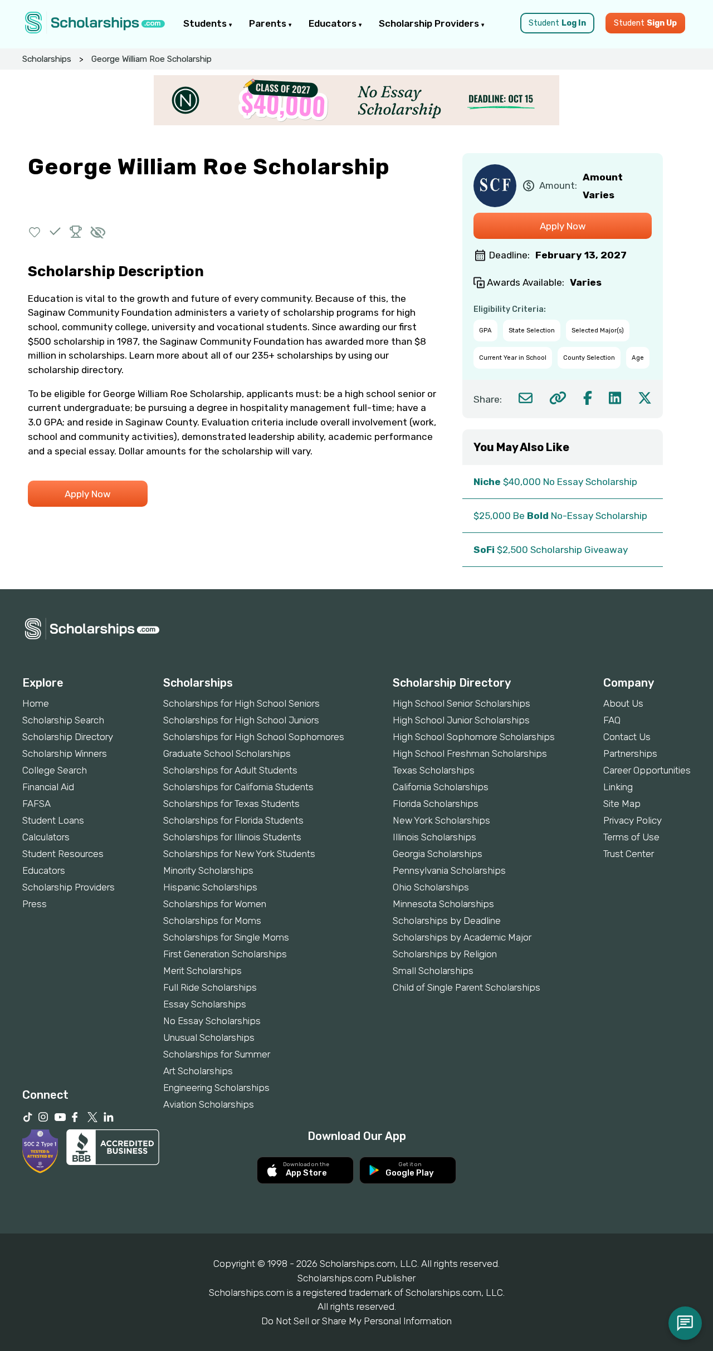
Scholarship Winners (64, 753)
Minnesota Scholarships (443, 903)
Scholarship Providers (430, 23)
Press (34, 903)
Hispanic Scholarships (210, 887)
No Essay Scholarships (212, 1020)
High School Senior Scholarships (461, 703)
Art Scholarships (198, 1070)
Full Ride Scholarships (210, 987)
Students (206, 23)
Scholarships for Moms (212, 920)
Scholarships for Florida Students (233, 820)
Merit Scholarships (202, 970)
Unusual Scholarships (209, 1037)
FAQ (612, 720)
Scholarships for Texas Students (231, 803)
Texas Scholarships (434, 770)
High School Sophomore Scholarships (474, 736)
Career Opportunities (647, 770)
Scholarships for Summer (216, 1054)
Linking (618, 786)
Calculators (46, 837)
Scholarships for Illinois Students (232, 837)
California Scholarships (441, 786)
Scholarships (46, 59)
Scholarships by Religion (445, 954)
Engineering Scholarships (216, 1087)
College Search (54, 770)
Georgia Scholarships (437, 853)
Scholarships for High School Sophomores (253, 736)
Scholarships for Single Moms (226, 937)
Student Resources (63, 853)
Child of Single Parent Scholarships (466, 987)
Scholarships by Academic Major (462, 937)
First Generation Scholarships (225, 954)
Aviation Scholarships (208, 1104)
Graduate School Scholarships (227, 753)
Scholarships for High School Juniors (241, 720)
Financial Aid (48, 786)
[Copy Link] (558, 398)
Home (35, 703)
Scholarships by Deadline (447, 920)
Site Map (622, 803)
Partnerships (630, 753)
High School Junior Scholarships (461, 720)
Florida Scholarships (435, 803)
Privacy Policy (632, 820)
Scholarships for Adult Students (230, 770)
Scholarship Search (63, 720)
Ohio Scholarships (431, 887)
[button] (35, 231)
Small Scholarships (433, 970)
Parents (269, 23)
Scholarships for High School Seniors (241, 703)
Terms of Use (631, 837)
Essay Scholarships (204, 1004)
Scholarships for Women (214, 903)
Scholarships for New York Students (239, 853)
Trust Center (628, 853)
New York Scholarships (441, 820)
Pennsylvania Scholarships (449, 870)
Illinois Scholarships (434, 837)
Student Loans (53, 820)
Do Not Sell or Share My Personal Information (356, 1320)
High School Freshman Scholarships (470, 753)
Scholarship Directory (67, 736)
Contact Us (627, 736)
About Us (623, 703)
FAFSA (36, 803)
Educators (334, 23)
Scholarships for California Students (238, 786)
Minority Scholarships (208, 870)
